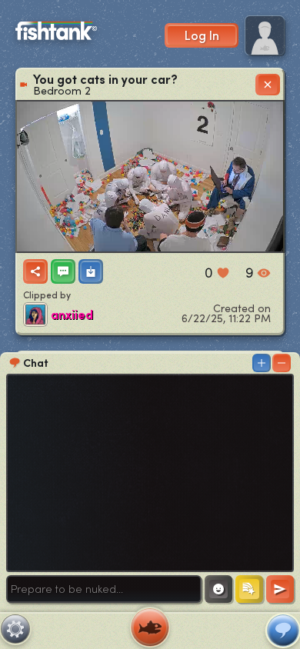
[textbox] (104, 589)
